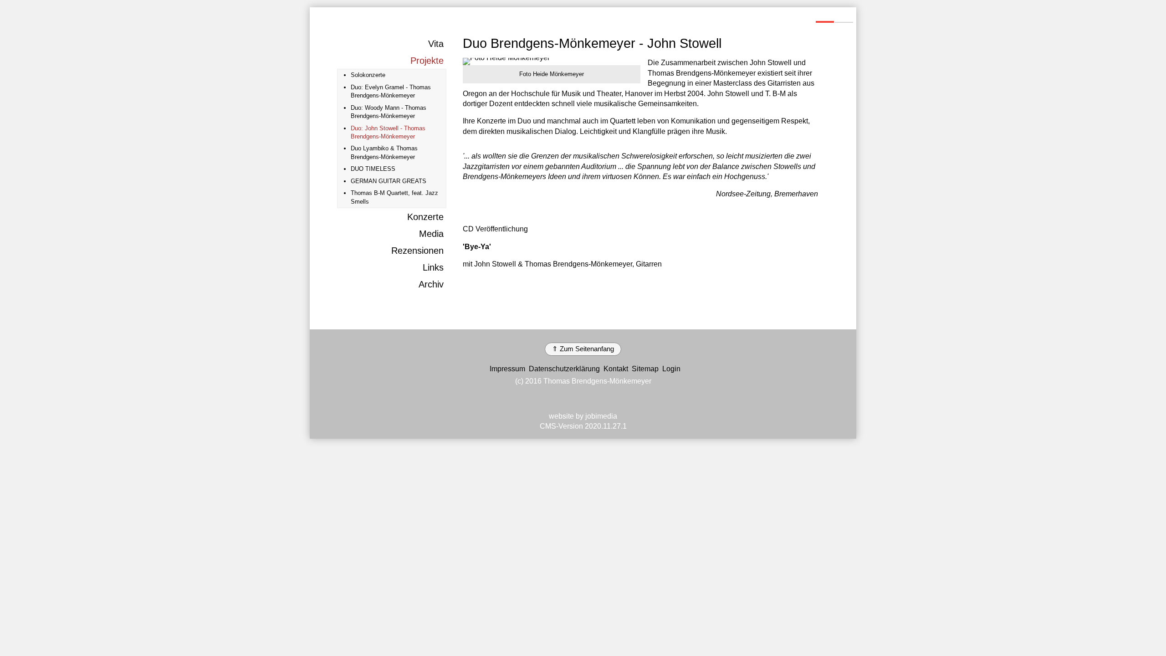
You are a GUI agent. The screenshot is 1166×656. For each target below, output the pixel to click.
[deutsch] (825, 16)
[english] (844, 16)
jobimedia (601, 416)
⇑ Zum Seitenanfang (583, 349)
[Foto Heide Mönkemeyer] (551, 61)
